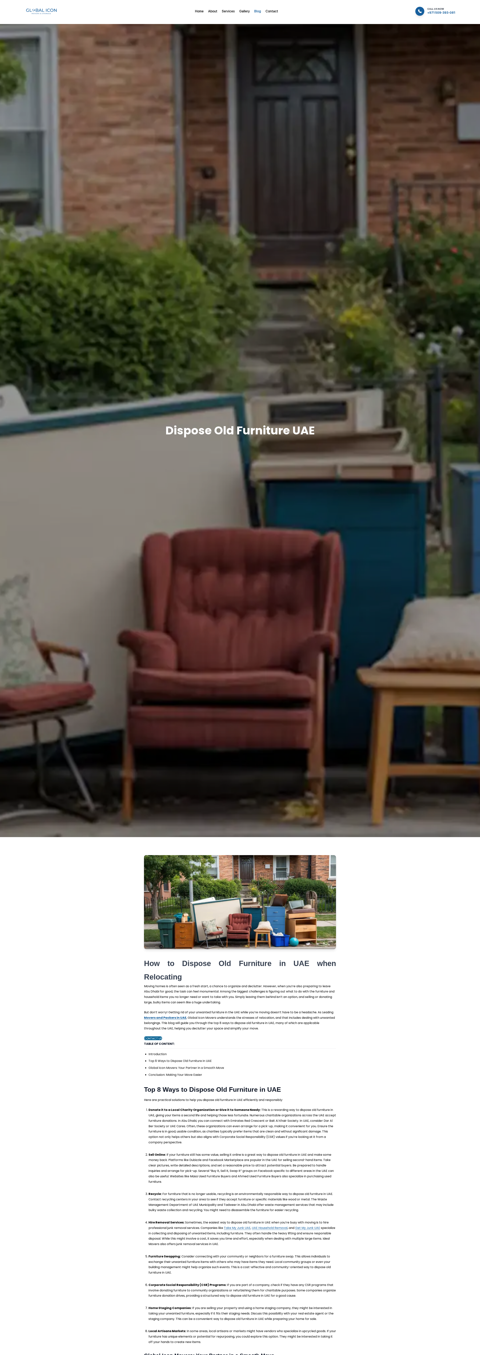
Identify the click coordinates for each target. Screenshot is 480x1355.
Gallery (244, 11)
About (212, 11)
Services (228, 11)
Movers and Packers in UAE (165, 1018)
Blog (257, 11)
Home (199, 11)
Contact (272, 11)
